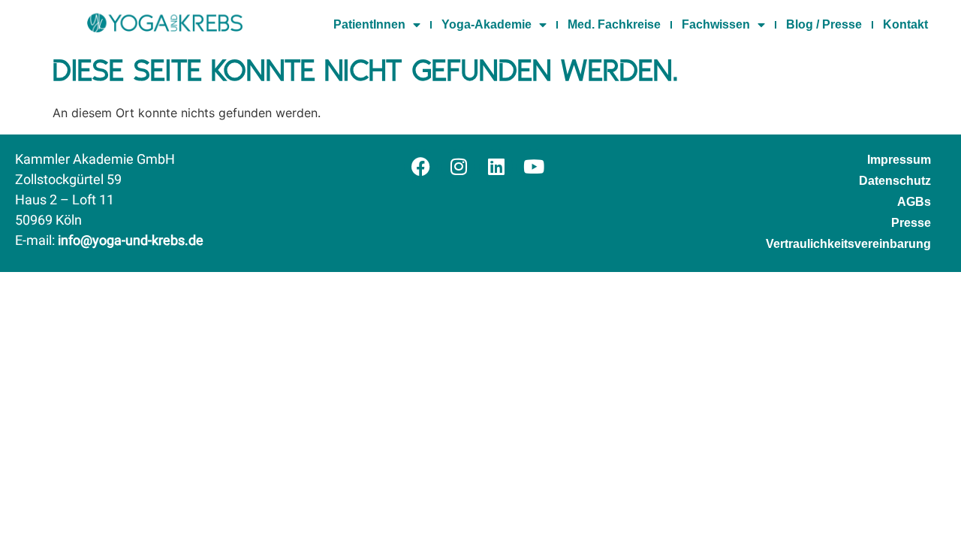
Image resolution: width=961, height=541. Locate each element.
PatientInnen (369, 24)
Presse (911, 222)
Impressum (899, 159)
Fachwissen (716, 24)
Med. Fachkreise (614, 24)
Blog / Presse (824, 24)
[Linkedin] (496, 166)
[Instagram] (458, 166)
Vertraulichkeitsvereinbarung (848, 243)
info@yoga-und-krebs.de (130, 241)
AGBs (914, 201)
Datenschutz (895, 180)
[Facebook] (421, 166)
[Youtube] (533, 166)
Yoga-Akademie (486, 24)
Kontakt (905, 24)
